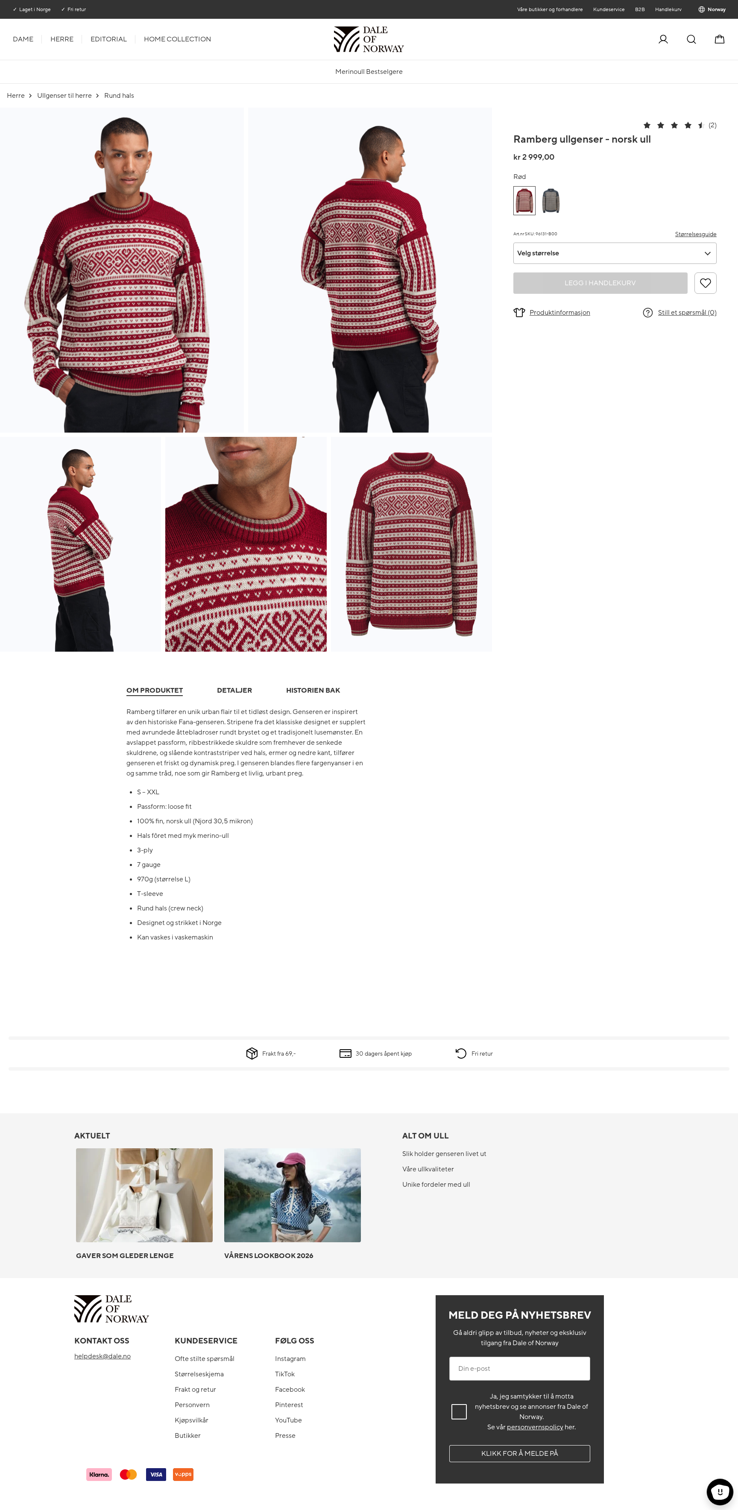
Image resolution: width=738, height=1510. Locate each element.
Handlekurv (668, 9)
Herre (61, 39)
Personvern (192, 1405)
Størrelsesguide (696, 234)
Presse (285, 1435)
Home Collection (177, 39)
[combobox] (615, 253)
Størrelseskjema (199, 1374)
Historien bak (313, 690)
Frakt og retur (195, 1389)
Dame (23, 39)
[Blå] (551, 200)
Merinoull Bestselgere (369, 71)
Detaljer (234, 690)
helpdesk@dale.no (102, 1356)
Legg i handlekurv (600, 283)
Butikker (188, 1435)
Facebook (290, 1389)
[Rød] (524, 200)
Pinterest (289, 1405)
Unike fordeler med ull (436, 1184)
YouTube (288, 1420)
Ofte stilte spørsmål (204, 1359)
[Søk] (691, 39)
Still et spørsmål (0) (687, 312)
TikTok (285, 1374)
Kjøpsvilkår (191, 1420)
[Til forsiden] (403, 39)
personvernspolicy (535, 1427)
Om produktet (154, 690)
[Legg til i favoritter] (705, 283)
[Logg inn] (663, 39)
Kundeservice (608, 9)
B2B (639, 9)
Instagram (290, 1359)
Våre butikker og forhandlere (550, 9)
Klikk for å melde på (519, 1453)
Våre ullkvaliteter (428, 1169)
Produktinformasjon (560, 312)
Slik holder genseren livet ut (444, 1154)
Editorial (109, 39)
